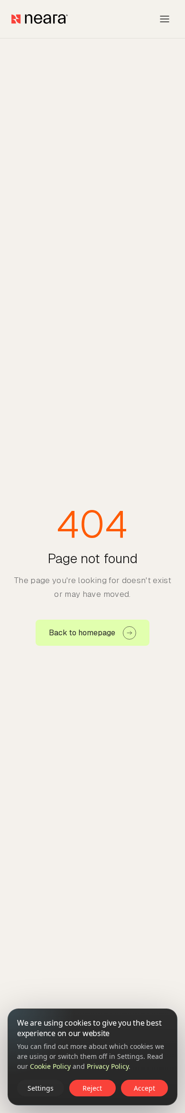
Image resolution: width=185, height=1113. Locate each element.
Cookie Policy (50, 1066)
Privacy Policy (108, 1066)
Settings (41, 1088)
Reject (92, 1088)
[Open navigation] (165, 19)
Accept (144, 1088)
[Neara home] (39, 19)
